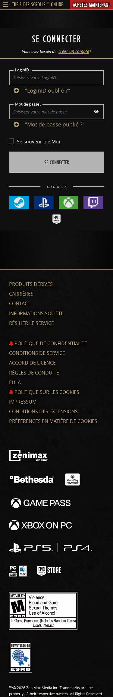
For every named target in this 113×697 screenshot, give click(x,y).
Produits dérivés (31, 284)
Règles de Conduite (34, 372)
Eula (15, 382)
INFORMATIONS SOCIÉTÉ (36, 313)
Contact (19, 303)
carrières (21, 293)
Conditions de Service (37, 353)
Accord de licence (32, 362)
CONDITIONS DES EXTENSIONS (43, 411)
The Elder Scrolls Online (37, 4)
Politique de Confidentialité (50, 343)
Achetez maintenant (91, 4)
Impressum (22, 401)
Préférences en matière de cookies (53, 421)
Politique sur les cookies (46, 392)
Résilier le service (31, 323)
